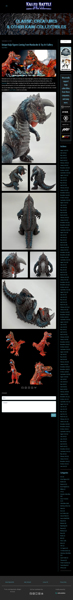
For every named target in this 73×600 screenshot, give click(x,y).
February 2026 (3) (64, 163)
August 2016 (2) (64, 434)
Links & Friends (27, 582)
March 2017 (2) (63, 416)
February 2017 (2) (64, 419)
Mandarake (4, 83)
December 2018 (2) (65, 367)
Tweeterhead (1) (64, 565)
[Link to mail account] (42, 593)
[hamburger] (6, 6)
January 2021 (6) (64, 309)
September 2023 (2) (65, 230)
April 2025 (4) (63, 185)
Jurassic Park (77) (64, 516)
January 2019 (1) (64, 364)
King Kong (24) (63, 526)
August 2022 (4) (64, 262)
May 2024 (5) (63, 210)
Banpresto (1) (63, 484)
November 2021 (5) (65, 284)
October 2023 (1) (64, 227)
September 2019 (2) (65, 349)
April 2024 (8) (63, 212)
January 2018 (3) (64, 394)
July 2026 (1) (63, 153)
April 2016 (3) (63, 444)
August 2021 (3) (64, 292)
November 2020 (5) (65, 314)
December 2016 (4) (65, 424)
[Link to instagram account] (39, 593)
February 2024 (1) (64, 217)
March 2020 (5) (63, 334)
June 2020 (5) (63, 327)
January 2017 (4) (64, 421)
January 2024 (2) (64, 220)
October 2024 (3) (64, 197)
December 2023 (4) (65, 222)
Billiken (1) (62, 489)
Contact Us (45, 582)
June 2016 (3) (63, 439)
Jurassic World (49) (64, 518)
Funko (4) (62, 508)
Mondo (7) (62, 535)
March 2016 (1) (63, 446)
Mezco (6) (62, 533)
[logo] (39, 5)
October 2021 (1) (64, 287)
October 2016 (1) (64, 429)
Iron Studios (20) (64, 513)
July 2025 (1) (63, 177)
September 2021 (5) (65, 289)
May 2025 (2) (63, 182)
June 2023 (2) (63, 237)
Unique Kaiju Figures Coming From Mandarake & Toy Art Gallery (27, 45)
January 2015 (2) (64, 459)
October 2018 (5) (64, 372)
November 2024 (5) (65, 195)
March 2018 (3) (63, 389)
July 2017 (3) (63, 406)
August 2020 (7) (64, 322)
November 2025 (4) (65, 168)
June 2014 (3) (63, 466)
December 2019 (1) (65, 342)
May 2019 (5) (63, 357)
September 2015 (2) (65, 451)
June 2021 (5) (63, 297)
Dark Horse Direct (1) (65, 506)
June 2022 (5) (63, 267)
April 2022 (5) (63, 272)
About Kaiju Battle (9, 582)
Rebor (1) (62, 543)
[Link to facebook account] (31, 593)
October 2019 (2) (64, 347)
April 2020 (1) (63, 332)
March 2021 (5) (63, 304)
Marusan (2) (63, 528)
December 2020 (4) (65, 312)
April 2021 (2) (63, 302)
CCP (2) (62, 491)
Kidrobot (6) (63, 523)
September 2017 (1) (65, 401)
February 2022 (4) (64, 277)
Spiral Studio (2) (64, 558)
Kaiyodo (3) (63, 521)
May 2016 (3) (63, 441)
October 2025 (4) (64, 170)
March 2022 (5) (63, 275)
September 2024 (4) (65, 200)
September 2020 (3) (65, 319)
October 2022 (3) (64, 257)
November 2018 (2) (65, 369)
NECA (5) (62, 538)
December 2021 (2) (65, 282)
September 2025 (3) (65, 173)
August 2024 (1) (64, 202)
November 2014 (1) (65, 461)
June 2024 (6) (63, 207)
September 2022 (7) (65, 260)
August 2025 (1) (64, 175)
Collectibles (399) (64, 503)
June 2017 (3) (63, 409)
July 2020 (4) (63, 324)
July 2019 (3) (63, 354)
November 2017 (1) (65, 396)
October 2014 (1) (64, 464)
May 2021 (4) (63, 299)
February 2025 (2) (64, 187)
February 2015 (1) (64, 456)
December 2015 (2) (65, 449)
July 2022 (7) (63, 265)
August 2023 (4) (64, 232)
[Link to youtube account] (36, 593)
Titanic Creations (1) (65, 562)
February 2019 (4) (64, 362)
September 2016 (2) (65, 431)
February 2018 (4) (64, 391)
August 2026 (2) (64, 150)
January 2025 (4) (64, 190)
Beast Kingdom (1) (64, 486)
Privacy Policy (63, 582)
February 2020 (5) (64, 337)
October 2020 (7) (64, 317)
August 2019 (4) (64, 352)
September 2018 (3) (65, 374)
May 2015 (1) (63, 454)
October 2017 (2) (64, 399)
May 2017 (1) (63, 411)
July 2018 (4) (63, 379)
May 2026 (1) (63, 155)
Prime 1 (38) (63, 540)
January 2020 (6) (64, 339)
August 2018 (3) (64, 377)
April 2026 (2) (63, 158)
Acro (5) (62, 476)
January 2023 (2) (64, 250)
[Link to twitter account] (34, 593)
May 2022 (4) (63, 270)
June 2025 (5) (63, 180)
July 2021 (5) (63, 294)
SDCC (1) (62, 545)
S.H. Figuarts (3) (64, 548)
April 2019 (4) (63, 359)
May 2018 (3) (63, 384)
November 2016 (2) (65, 426)
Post (53, 415)
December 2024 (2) (65, 192)
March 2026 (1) (63, 160)
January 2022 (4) (64, 279)
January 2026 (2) (64, 165)
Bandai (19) (63, 481)
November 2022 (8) (65, 255)
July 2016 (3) (63, 436)
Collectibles (4, 47)
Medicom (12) (63, 530)
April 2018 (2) (63, 386)
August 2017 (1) (64, 404)
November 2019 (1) (65, 344)
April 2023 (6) (63, 242)
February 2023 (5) (64, 247)
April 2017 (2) (63, 414)
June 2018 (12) (64, 381)
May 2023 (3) (63, 240)
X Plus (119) (63, 567)
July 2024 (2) (63, 205)
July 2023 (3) (63, 235)
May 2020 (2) (63, 329)
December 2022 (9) (65, 252)
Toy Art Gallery (12, 90)
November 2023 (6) (65, 225)
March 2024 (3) (63, 215)
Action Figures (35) (64, 479)
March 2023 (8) (63, 245)
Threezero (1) (63, 560)
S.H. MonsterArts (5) (65, 550)
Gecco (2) (62, 511)
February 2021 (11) (64, 307)
